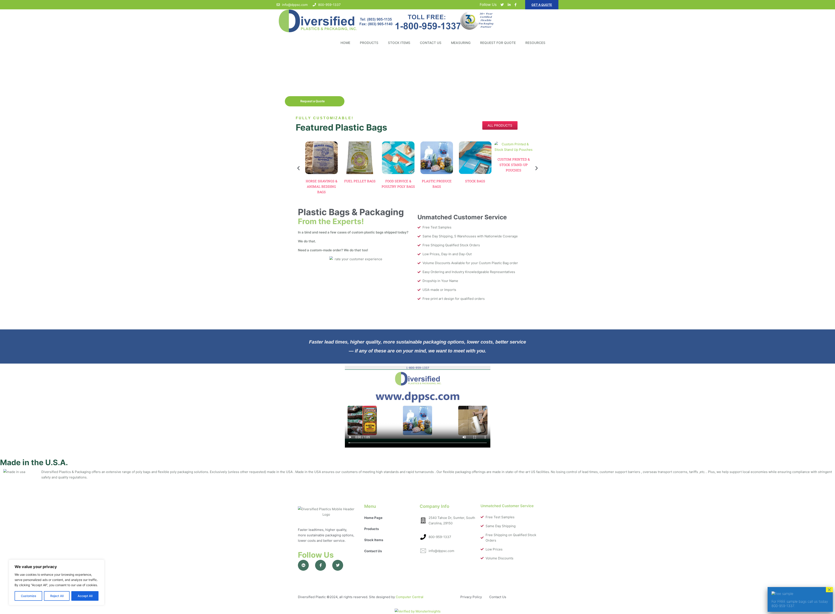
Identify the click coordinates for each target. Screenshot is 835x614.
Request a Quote (313, 101)
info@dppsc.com (295, 5)
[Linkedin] (509, 4)
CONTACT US (430, 43)
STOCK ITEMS (399, 43)
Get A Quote (541, 5)
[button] (298, 168)
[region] (56, 582)
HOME (345, 43)
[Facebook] (515, 4)
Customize (28, 596)
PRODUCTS (369, 43)
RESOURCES (535, 43)
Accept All (85, 596)
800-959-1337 (329, 5)
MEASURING (461, 43)
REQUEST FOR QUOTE (498, 43)
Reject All (56, 596)
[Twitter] (502, 4)
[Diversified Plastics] (417, 21)
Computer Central (409, 597)
